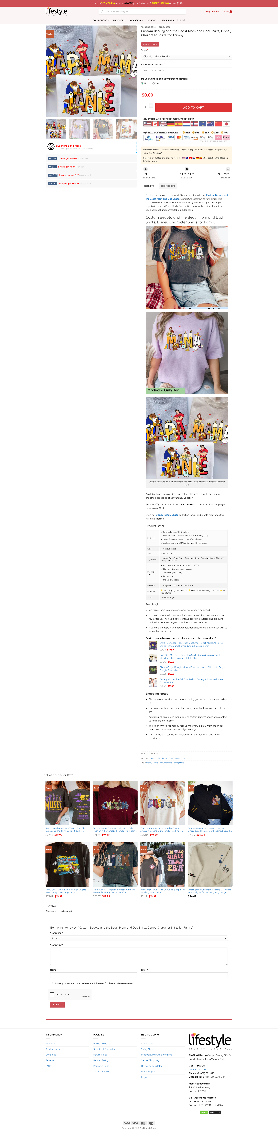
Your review (56, 945)
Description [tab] (149, 186)
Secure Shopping (150, 1060)
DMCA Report (148, 1071)
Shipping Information (104, 1049)
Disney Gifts (164, 27)
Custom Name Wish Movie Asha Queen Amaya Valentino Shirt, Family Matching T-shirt (161, 829)
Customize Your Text (153, 64)
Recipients (168, 20)
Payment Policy (101, 1065)
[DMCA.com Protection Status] (211, 1112)
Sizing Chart (147, 1049)
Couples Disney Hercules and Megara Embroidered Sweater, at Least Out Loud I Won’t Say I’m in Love (209, 829)
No (145, 83)
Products (119, 20)
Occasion (135, 20)
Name (53, 970)
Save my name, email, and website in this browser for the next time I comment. (94, 983)
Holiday (151, 20)
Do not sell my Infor (151, 1065)
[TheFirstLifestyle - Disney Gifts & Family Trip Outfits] (60, 12)
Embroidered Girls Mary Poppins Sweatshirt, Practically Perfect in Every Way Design (210, 891)
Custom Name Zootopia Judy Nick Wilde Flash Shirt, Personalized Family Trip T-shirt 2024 (114, 829)
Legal (144, 1077)
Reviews (50, 1060)
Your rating (56, 933)
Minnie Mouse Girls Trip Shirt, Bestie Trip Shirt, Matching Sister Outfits (162, 891)
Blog (182, 20)
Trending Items (148, 27)
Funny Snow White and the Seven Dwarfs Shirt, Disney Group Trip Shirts (66, 891)
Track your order (55, 1049)
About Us (50, 1043)
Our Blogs (51, 1054)
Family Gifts (167, 758)
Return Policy (100, 1054)
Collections (100, 20)
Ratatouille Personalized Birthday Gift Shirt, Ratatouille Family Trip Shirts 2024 (114, 891)
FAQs (48, 1065)
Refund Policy (100, 1060)
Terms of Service (102, 1071)
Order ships (186, 177)
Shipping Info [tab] (168, 186)
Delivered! (225, 177)
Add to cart (193, 107)
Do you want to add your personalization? (164, 78)
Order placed (149, 177)
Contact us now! (197, 1069)
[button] (228, 11)
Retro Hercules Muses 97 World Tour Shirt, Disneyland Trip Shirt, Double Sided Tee (66, 829)
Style (144, 50)
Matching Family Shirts (174, 762)
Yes (157, 83)
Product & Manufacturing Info (156, 1054)
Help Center (212, 11)
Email (144, 970)
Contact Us (147, 1043)
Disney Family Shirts (154, 762)
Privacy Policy (100, 1043)
